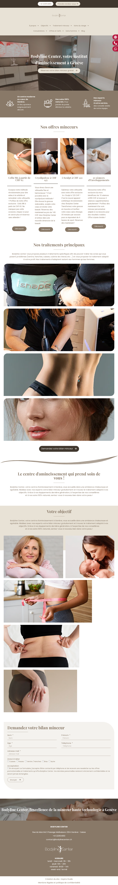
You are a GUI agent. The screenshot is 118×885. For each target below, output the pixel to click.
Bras (46, 761)
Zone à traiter (13, 759)
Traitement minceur (61, 25)
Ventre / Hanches (34, 761)
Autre (53, 761)
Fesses (21, 761)
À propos (32, 25)
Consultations (38, 31)
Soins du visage (80, 25)
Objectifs (44, 25)
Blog (83, 31)
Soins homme (71, 31)
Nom (9, 735)
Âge (9, 743)
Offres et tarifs (55, 31)
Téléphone (66, 743)
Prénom (65, 735)
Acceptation (13, 766)
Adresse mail (13, 751)
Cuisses (12, 761)
